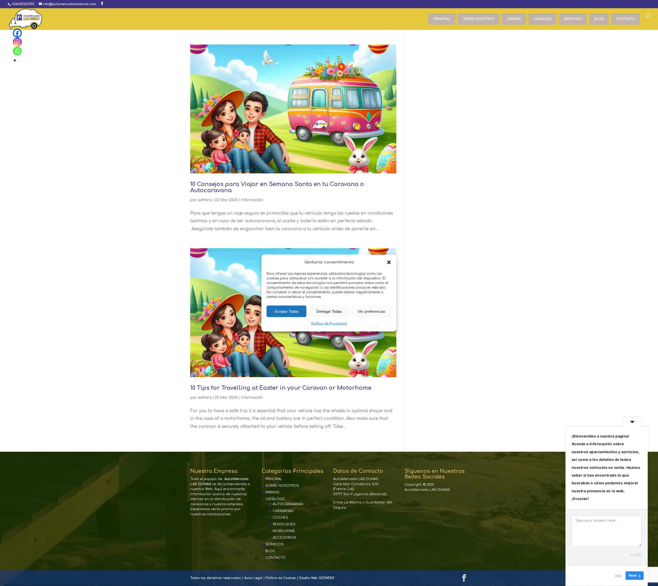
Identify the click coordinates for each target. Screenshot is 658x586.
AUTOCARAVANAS (288, 504)
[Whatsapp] (17, 51)
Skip (618, 575)
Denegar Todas (329, 311)
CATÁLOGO (542, 19)
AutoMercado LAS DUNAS (427, 490)
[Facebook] (17, 33)
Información (252, 200)
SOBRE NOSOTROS (478, 19)
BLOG (599, 19)
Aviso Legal (253, 578)
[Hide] (15, 60)
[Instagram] (17, 42)
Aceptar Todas (287, 311)
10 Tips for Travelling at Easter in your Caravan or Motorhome (280, 388)
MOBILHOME (284, 531)
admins (205, 200)
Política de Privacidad (329, 323)
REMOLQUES (284, 524)
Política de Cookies (281, 578)
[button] (388, 262)
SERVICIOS (572, 19)
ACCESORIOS (284, 537)
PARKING (514, 19)
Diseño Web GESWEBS (316, 578)
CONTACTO (625, 19)
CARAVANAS (283, 511)
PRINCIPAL (441, 19)
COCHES (280, 517)
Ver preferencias (371, 311)
